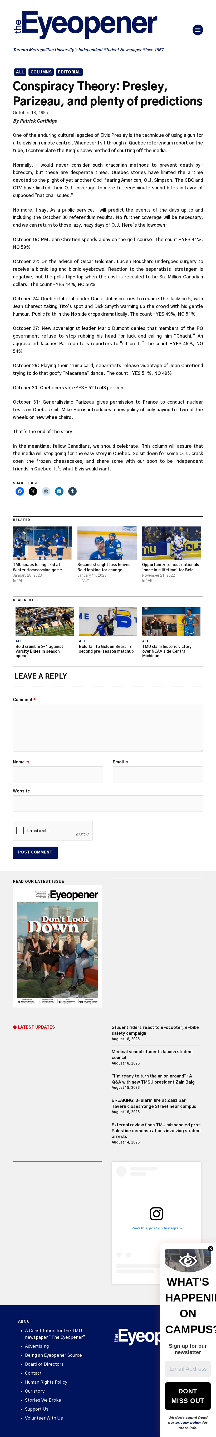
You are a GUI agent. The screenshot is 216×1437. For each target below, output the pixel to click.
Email (120, 762)
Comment (24, 700)
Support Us (36, 1409)
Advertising (37, 1346)
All (20, 72)
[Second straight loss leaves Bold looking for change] (107, 543)
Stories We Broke (43, 1400)
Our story (35, 1391)
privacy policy (188, 1422)
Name (21, 762)
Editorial (69, 72)
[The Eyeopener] (96, 27)
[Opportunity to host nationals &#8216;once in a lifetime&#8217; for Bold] (171, 543)
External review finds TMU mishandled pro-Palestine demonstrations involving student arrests (156, 1131)
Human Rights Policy (46, 1382)
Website (21, 791)
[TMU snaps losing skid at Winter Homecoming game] (42, 543)
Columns (41, 72)
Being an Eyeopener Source (53, 1355)
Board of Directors (44, 1364)
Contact (33, 1373)
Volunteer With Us (44, 1418)
